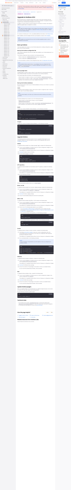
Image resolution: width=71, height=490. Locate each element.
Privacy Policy (21, 0)
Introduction (5, 58)
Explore (4, 71)
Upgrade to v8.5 (6, 48)
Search (4, 69)
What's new (5, 19)
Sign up (63, 2)
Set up (4, 62)
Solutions (22, 2)
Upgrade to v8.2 (6, 52)
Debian (60, 22)
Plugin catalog (4, 9)
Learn (36, 2)
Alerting (4, 72)
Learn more (44, 0)
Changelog (48, 35)
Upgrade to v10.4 (6, 32)
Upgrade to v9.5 (6, 39)
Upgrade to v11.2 (6, 28)
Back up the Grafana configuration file (62, 16)
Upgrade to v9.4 (6, 41)
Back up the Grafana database (62, 19)
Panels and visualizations (7, 68)
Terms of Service (15, 0)
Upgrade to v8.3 (6, 51)
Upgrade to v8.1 (6, 54)
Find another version (4, 16)
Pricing (27, 2)
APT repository (61, 23)
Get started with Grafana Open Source (8, 60)
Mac (60, 30)
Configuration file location (47, 60)
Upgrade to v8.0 (6, 55)
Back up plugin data (62, 17)
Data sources (5, 65)
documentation (39, 305)
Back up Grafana (61, 13)
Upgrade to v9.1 (6, 45)
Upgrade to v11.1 (6, 29)
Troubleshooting (5, 74)
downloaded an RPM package (28, 208)
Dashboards (5, 66)
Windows (60, 28)
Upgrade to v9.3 (6, 42)
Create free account (64, 56)
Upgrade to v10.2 (6, 35)
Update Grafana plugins (62, 31)
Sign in (59, 2)
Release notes (5, 78)
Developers (5, 75)
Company (44, 2)
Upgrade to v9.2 (6, 44)
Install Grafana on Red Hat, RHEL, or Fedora (34, 209)
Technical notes (60, 32)
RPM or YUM (61, 26)
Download (21, 152)
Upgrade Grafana (6, 22)
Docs (40, 2)
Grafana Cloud (16, 2)
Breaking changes (39, 29)
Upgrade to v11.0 (6, 31)
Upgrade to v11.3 (6, 26)
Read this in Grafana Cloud (64, 5)
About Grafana (5, 57)
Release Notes (50, 33)
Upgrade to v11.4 (6, 25)
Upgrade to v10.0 (6, 38)
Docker (60, 27)
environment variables (28, 232)
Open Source (31, 2)
